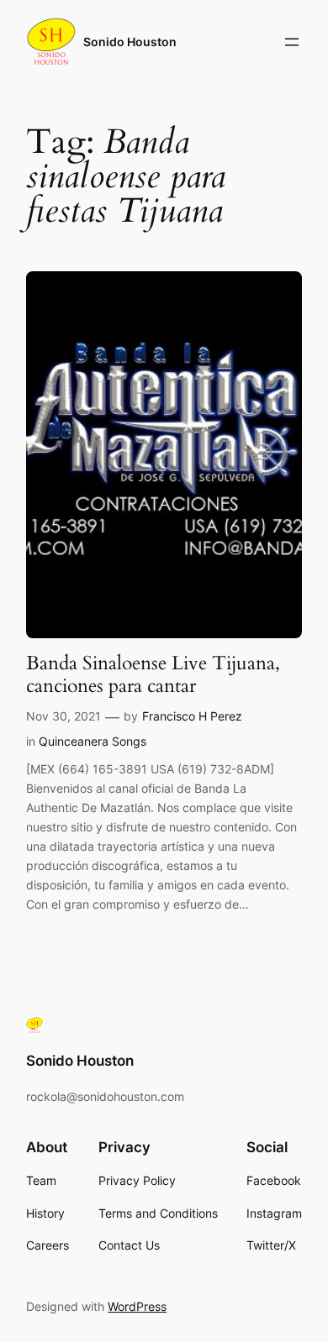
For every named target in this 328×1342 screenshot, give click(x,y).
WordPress (137, 1306)
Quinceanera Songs (92, 741)
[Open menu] (292, 42)
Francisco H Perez (192, 716)
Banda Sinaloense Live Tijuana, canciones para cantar (153, 675)
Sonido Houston (130, 41)
